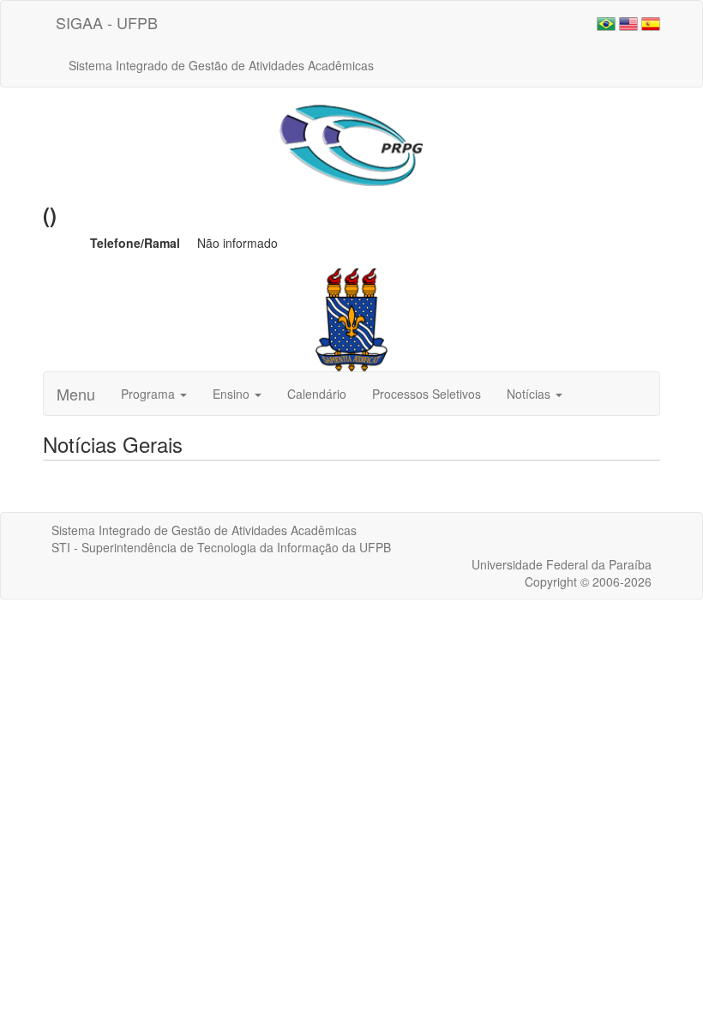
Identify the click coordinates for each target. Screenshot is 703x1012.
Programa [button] (149, 393)
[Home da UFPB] (351, 318)
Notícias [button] (530, 393)
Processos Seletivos (426, 393)
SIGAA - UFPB (107, 22)
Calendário (316, 393)
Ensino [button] (233, 393)
